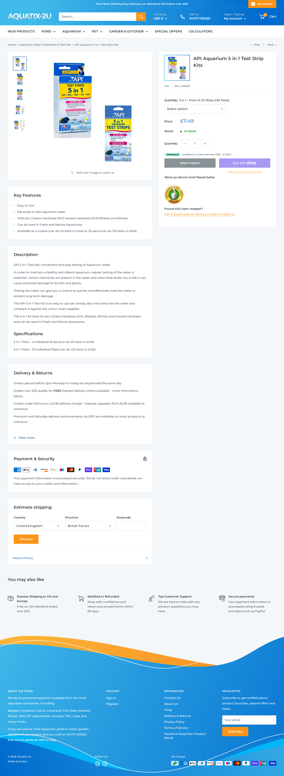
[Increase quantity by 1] (205, 143)
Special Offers (168, 31)
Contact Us (172, 698)
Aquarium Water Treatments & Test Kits (45, 44)
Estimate (26, 539)
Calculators (201, 31)
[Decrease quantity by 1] (184, 143)
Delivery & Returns (177, 716)
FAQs (168, 710)
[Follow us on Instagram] (105, 763)
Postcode (124, 517)
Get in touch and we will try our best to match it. (199, 214)
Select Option (190, 163)
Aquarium (71, 31)
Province (71, 517)
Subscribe (235, 731)
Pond (46, 31)
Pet (95, 31)
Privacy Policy (174, 722)
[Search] (141, 16)
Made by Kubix (17, 761)
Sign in (111, 698)
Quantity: (196, 100)
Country (20, 517)
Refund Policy (23, 558)
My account (233, 18)
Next (270, 44)
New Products (21, 31)
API (166, 86)
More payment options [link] (244, 172)
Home (12, 44)
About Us (171, 704)
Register (112, 704)
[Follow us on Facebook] (97, 763)
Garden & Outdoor (126, 31)
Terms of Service (176, 728)
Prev (257, 44)
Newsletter (265, 4)
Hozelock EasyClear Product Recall (185, 736)
